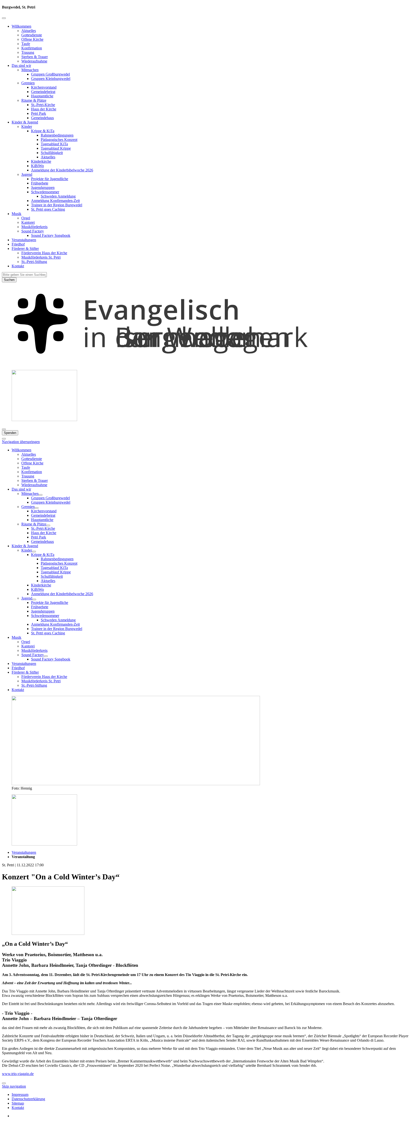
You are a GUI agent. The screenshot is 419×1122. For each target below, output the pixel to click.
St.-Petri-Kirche (43, 105)
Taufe (25, 44)
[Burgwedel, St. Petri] (209, 364)
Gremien (28, 83)
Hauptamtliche (42, 96)
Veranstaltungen (24, 240)
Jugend (26, 174)
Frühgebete (39, 183)
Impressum (20, 1094)
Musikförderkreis (34, 227)
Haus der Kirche (43, 109)
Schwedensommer (45, 192)
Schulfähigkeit (52, 153)
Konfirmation (31, 48)
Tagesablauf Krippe (56, 148)
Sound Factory (32, 231)
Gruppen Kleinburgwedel (50, 79)
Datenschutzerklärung (28, 1099)
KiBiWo (37, 166)
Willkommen (21, 26)
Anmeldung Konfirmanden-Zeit (55, 201)
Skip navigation (14, 1086)
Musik (16, 214)
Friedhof (18, 244)
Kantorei (28, 222)
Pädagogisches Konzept (59, 140)
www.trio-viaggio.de (18, 1074)
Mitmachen (30, 70)
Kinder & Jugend (25, 122)
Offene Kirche (32, 39)
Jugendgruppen (43, 187)
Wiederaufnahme (34, 61)
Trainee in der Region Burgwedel (56, 205)
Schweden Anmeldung (58, 196)
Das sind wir (21, 65)
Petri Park (38, 113)
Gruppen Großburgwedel (50, 74)
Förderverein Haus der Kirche (44, 253)
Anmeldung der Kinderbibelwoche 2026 (62, 170)
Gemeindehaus (42, 118)
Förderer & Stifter (25, 248)
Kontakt (18, 266)
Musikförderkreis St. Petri (41, 257)
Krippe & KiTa (42, 131)
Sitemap (18, 1103)
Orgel (25, 218)
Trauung (27, 52)
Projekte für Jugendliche (49, 179)
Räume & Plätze (33, 100)
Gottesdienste (31, 35)
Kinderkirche (41, 161)
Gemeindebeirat (43, 92)
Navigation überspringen (21, 442)
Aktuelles (28, 31)
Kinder (26, 126)
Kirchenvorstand (43, 87)
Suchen (9, 280)
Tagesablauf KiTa (54, 144)
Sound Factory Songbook (50, 235)
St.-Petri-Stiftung (34, 262)
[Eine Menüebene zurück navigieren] (4, 18)
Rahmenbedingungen (57, 135)
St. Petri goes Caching (48, 209)
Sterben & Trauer (34, 57)
